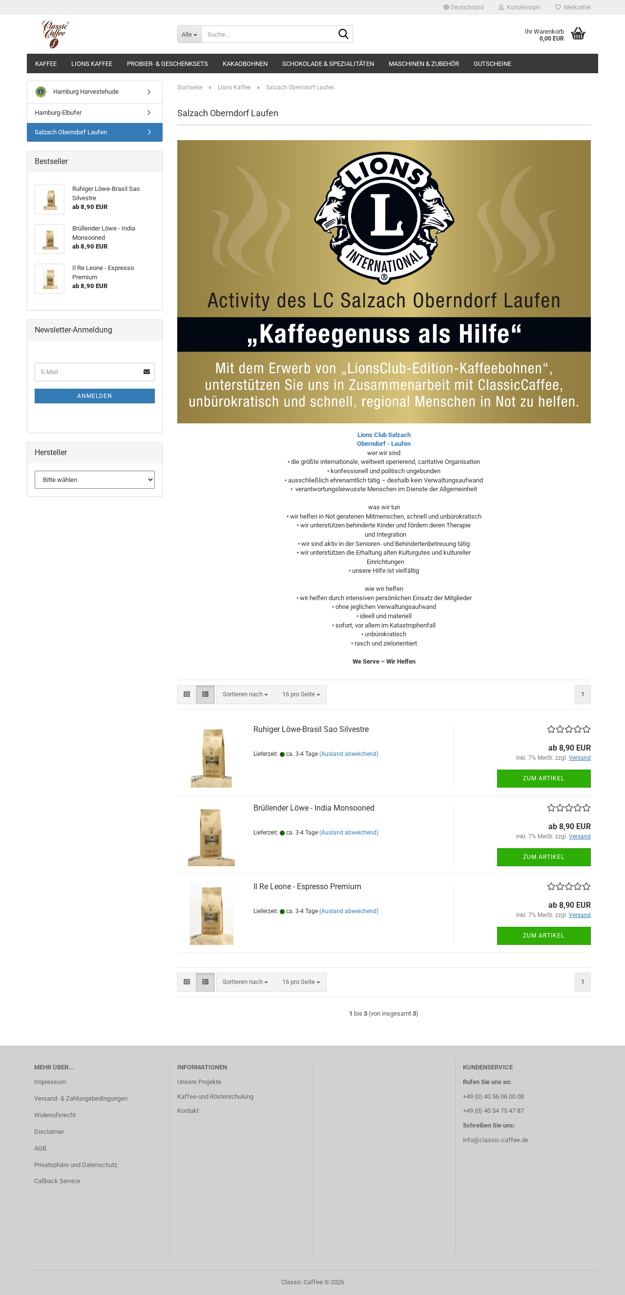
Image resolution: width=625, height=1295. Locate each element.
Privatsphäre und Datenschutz (75, 1165)
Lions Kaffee (91, 63)
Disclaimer (49, 1131)
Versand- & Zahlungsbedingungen (80, 1098)
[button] (463, 7)
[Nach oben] (598, 1280)
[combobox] (245, 694)
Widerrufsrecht (55, 1115)
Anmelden (94, 396)
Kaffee (46, 63)
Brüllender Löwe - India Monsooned (314, 808)
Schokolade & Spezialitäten (328, 63)
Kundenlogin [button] (522, 7)
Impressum (50, 1082)
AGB (40, 1148)
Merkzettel (576, 7)
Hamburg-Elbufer (58, 112)
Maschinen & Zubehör (424, 63)
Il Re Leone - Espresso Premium (307, 886)
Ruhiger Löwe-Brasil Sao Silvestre (311, 729)
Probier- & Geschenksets (167, 63)
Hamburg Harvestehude (85, 91)
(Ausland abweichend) (348, 754)
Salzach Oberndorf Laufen (71, 132)
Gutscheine (492, 63)
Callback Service (57, 1181)
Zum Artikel (543, 778)
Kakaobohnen (245, 63)
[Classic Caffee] (98, 34)
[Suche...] (343, 34)
